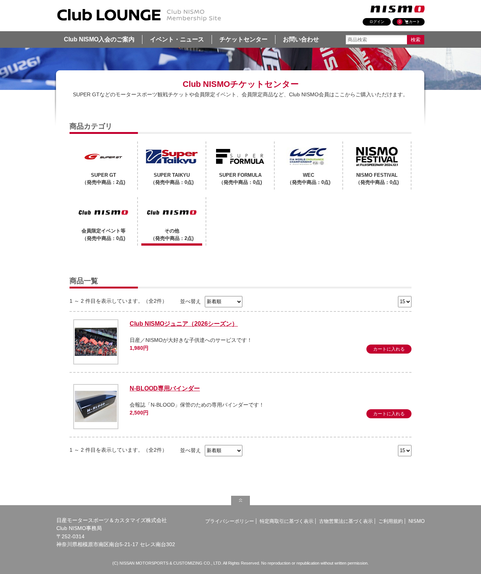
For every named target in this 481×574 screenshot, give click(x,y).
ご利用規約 (390, 521)
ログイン (376, 22)
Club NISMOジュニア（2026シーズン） (184, 323)
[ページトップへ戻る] (240, 500)
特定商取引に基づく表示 (286, 521)
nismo (398, 9)
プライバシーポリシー (229, 521)
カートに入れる (389, 349)
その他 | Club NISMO (139, 15)
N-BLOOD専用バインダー (165, 388)
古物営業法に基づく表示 (346, 521)
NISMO (416, 521)
